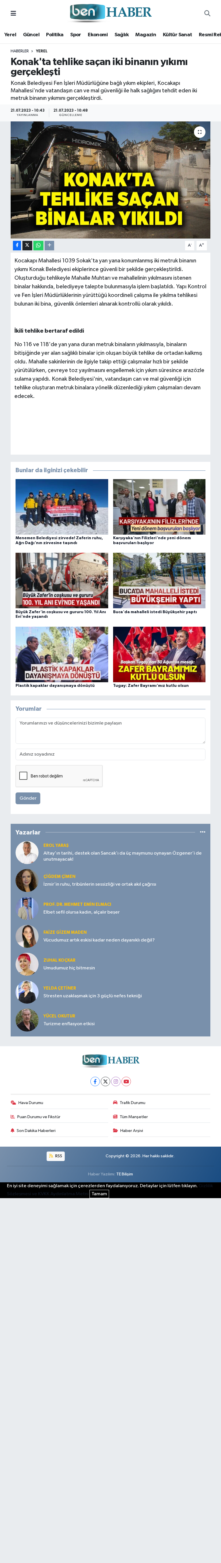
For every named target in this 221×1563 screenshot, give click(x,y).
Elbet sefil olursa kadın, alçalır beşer (81, 912)
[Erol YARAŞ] (27, 852)
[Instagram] (116, 1081)
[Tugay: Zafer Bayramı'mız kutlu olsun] (159, 654)
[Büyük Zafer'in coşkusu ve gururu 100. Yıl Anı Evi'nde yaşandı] (62, 580)
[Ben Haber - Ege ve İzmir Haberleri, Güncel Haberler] (110, 13)
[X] (105, 1081)
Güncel (31, 34)
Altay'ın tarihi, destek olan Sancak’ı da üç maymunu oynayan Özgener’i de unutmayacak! (122, 856)
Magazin (145, 34)
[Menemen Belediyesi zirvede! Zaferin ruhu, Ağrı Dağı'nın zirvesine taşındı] (62, 506)
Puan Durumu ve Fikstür (38, 1117)
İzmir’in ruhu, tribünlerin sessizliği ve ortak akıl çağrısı (99, 884)
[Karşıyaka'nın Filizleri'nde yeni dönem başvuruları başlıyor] (159, 506)
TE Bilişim (124, 1174)
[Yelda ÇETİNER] (27, 992)
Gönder (28, 798)
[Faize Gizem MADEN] (27, 936)
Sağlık (122, 34)
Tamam (99, 1194)
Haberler (20, 51)
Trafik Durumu (132, 1103)
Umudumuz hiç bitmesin (69, 968)
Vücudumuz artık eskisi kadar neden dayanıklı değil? (99, 940)
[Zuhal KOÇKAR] (27, 964)
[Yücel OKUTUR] (27, 1019)
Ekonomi (98, 34)
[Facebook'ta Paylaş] (17, 245)
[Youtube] (126, 1081)
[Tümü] (202, 832)
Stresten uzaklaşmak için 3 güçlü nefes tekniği (92, 996)
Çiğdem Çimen (59, 876)
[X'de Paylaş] (27, 245)
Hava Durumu (30, 1103)
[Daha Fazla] (49, 245)
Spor (75, 34)
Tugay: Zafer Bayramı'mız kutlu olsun (151, 686)
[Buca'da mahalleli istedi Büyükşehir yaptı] (159, 580)
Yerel (10, 34)
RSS (58, 1156)
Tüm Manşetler (134, 1117)
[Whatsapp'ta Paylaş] (38, 245)
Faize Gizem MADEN (65, 932)
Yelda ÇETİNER (59, 988)
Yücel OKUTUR (59, 1016)
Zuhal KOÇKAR (59, 960)
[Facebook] (95, 1081)
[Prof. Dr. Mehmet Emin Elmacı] (27, 908)
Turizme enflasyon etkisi (69, 1023)
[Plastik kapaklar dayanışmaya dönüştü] (62, 654)
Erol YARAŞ (56, 845)
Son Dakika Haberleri (36, 1131)
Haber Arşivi (131, 1131)
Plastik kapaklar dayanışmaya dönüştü (55, 686)
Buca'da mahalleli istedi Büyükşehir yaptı (155, 612)
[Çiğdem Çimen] (27, 880)
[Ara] (207, 14)
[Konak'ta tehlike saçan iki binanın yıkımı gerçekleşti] (111, 180)
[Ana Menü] (13, 13)
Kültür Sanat (177, 34)
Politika (54, 34)
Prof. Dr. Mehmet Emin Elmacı (77, 904)
